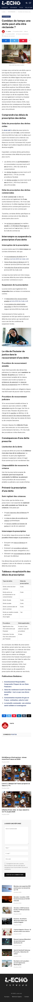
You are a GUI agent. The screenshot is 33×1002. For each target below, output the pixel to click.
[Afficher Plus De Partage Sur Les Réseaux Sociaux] (29, 40)
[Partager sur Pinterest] (23, 40)
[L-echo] (11, 3)
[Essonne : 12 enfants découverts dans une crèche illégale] (7, 921)
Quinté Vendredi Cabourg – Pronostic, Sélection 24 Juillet (22, 951)
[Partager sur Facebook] (6, 40)
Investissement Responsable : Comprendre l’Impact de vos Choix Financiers (16, 684)
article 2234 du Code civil (19, 301)
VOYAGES (13, 7)
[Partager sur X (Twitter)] (14, 40)
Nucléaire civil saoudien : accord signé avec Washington (21, 962)
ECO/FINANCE (6, 16)
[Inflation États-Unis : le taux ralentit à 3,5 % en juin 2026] (16, 799)
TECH (21, 7)
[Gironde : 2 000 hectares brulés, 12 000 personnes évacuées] (7, 910)
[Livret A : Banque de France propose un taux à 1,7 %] (16, 773)
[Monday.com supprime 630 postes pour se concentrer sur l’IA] (7, 888)
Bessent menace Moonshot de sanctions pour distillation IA (22, 941)
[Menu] (30, 3)
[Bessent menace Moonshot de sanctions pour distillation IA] (7, 941)
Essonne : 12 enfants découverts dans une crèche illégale (20, 920)
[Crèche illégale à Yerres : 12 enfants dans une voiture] (7, 932)
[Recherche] (26, 3)
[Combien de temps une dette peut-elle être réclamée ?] (16, 54)
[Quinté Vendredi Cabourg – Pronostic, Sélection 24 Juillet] (7, 952)
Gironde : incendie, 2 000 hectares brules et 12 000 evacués (22, 898)
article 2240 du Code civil (19, 259)
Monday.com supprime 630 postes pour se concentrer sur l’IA (22, 887)
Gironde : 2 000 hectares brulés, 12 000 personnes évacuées (21, 909)
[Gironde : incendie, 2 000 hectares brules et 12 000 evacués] (7, 899)
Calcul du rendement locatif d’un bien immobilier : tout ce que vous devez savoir (17, 692)
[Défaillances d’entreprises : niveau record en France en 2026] (16, 747)
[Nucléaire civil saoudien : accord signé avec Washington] (7, 963)
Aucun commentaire (23, 34)
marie (9, 31)
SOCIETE (5, 7)
